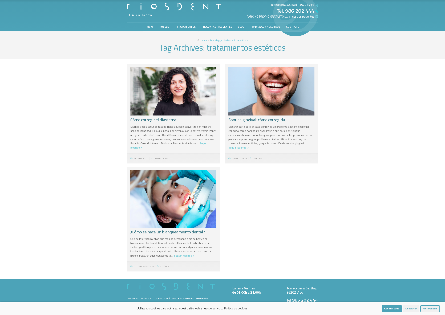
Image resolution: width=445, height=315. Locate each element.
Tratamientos (160, 158)
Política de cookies (235, 308)
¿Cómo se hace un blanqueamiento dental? (167, 232)
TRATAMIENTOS (186, 27)
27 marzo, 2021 (239, 158)
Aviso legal (133, 298)
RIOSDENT (165, 27)
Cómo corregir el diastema (153, 120)
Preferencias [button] (430, 308)
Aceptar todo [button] (391, 308)
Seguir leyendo (237, 147)
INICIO (149, 27)
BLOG (241, 27)
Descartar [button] (411, 308)
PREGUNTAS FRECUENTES (217, 27)
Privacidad (146, 298)
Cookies (158, 298)
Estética (257, 158)
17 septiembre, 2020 (144, 266)
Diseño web (170, 298)
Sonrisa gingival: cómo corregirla (256, 120)
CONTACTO (292, 27)
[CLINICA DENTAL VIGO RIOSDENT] (174, 9)
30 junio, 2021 (140, 158)
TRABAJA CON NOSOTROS (265, 27)
